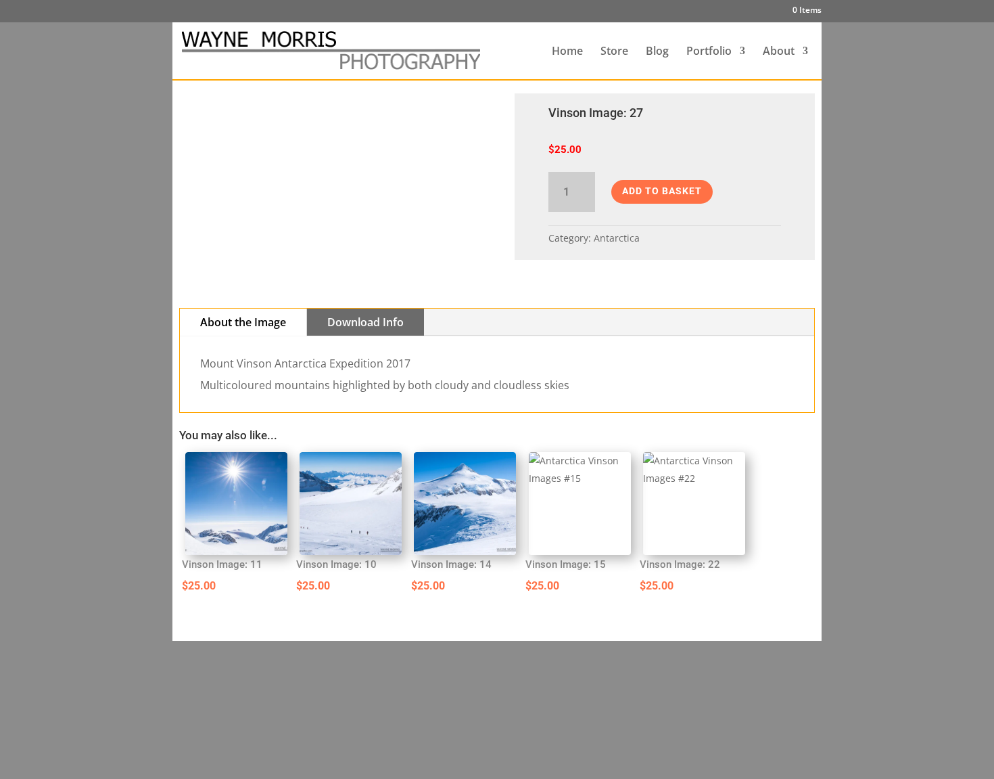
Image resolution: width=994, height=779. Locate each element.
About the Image (243, 322)
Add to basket (662, 190)
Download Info (365, 322)
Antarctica (617, 237)
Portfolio (709, 52)
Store (614, 52)
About (779, 52)
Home (567, 52)
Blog (657, 52)
